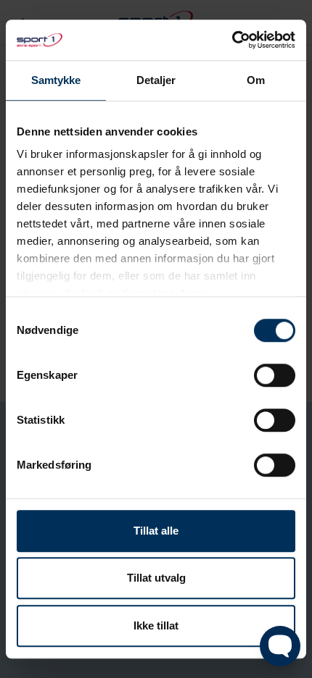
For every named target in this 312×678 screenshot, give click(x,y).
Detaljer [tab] (156, 80)
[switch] (274, 375)
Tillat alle (156, 530)
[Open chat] (280, 646)
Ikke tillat (156, 625)
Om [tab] (256, 80)
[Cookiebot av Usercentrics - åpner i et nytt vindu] (231, 39)
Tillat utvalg (156, 578)
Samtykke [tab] (56, 80)
